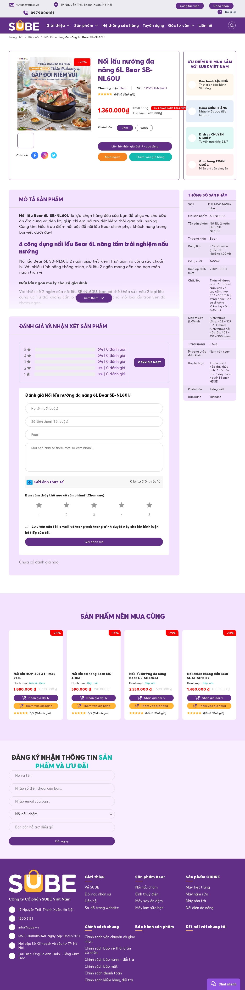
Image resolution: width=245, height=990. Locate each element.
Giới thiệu (55, 25)
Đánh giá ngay (149, 362)
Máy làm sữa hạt (149, 908)
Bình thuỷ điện (146, 894)
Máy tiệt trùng (198, 887)
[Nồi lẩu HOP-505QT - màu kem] (36, 651)
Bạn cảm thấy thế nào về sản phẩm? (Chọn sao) (64, 495)
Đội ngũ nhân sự (98, 894)
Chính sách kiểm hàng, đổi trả (109, 980)
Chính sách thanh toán (103, 973)
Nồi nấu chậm (146, 887)
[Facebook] (189, 939)
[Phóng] (22, 124)
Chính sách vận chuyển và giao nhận (110, 939)
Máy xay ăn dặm (149, 901)
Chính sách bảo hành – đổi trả (109, 959)
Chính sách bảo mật (101, 966)
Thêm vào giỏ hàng (150, 157)
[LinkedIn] (199, 939)
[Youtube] (208, 939)
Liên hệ (205, 25)
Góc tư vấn (178, 25)
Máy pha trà (196, 901)
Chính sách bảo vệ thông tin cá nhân (108, 950)
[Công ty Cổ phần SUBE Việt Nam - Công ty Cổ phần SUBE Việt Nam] (24, 25)
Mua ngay (112, 157)
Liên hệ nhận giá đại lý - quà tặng (134, 146)
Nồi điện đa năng (199, 908)
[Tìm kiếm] (232, 25)
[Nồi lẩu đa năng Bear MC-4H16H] (94, 651)
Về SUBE (92, 887)
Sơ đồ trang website (102, 908)
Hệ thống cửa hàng (120, 25)
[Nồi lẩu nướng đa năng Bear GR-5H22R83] (151, 651)
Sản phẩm (83, 25)
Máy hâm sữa (197, 894)
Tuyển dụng (153, 25)
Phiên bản (105, 127)
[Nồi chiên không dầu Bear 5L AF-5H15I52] (209, 651)
